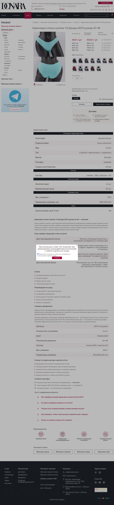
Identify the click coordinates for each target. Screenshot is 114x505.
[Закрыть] (77, 245)
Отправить (57, 257)
